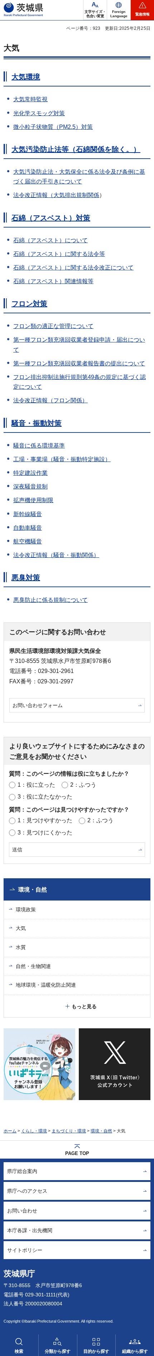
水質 (21, 947)
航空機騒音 (27, 541)
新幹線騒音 (27, 514)
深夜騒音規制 (30, 486)
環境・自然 (32, 890)
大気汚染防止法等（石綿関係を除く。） (75, 149)
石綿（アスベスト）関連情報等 (53, 281)
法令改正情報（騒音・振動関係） (56, 555)
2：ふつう (83, 785)
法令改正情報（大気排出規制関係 (56, 195)
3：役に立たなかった (45, 797)
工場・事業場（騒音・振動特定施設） (62, 459)
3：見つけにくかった (45, 832)
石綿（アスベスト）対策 (50, 218)
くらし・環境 (34, 1130)
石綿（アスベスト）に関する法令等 (59, 254)
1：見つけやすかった (45, 820)
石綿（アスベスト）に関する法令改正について (73, 268)
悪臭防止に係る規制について (50, 600)
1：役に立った (36, 785)
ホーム (10, 1130)
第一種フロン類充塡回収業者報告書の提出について (79, 363)
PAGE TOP (77, 1153)
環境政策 (26, 909)
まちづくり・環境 (69, 1130)
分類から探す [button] (58, 1351)
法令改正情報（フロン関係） (50, 400)
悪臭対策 (25, 577)
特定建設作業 (30, 473)
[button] (118, 10)
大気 (21, 928)
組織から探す (135, 1351)
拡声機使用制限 (33, 500)
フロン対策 (29, 304)
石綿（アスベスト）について (50, 240)
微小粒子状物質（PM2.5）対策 (53, 127)
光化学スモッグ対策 (39, 113)
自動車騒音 (27, 528)
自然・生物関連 (33, 966)
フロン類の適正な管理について (53, 326)
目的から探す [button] (96, 1351)
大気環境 (25, 77)
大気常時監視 (30, 99)
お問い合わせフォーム (38, 705)
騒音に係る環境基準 (39, 446)
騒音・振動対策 (36, 423)
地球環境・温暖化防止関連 (46, 985)
